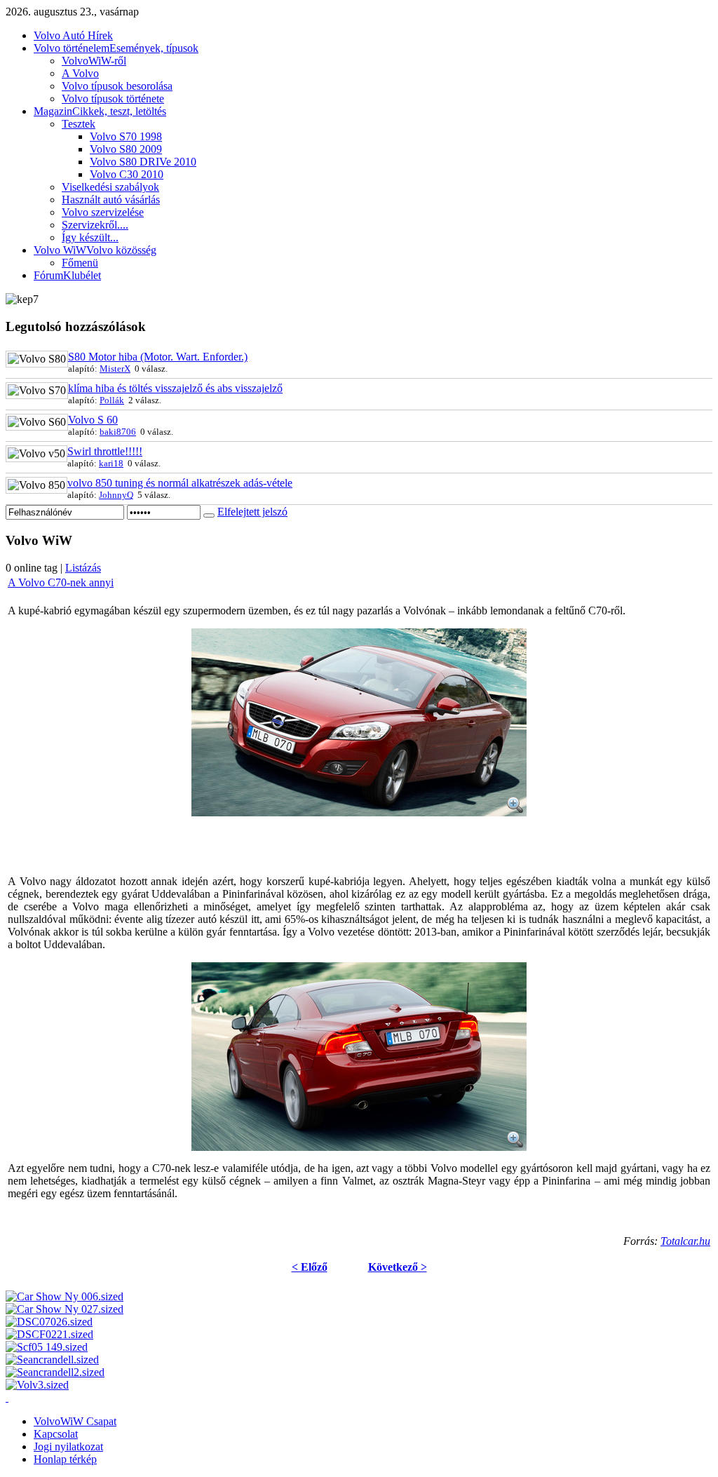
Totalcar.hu (685, 1241)
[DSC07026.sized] (49, 1322)
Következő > (397, 1267)
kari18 (111, 463)
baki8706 (118, 431)
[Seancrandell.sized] (52, 1359)
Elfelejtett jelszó (252, 512)
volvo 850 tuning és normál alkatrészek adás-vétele (179, 483)
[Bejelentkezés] (209, 515)
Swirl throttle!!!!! (104, 451)
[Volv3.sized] (37, 1385)
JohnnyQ (116, 495)
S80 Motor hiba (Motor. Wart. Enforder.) (158, 357)
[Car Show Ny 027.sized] (64, 1309)
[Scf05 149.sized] (47, 1347)
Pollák (112, 400)
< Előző (309, 1267)
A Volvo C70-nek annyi (61, 582)
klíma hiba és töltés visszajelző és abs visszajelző (175, 388)
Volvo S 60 (93, 420)
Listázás (83, 568)
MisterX (115, 368)
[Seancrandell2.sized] (55, 1372)
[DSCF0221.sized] (49, 1334)
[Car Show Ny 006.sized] (64, 1296)
